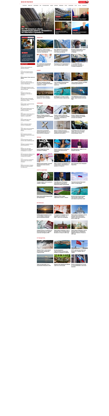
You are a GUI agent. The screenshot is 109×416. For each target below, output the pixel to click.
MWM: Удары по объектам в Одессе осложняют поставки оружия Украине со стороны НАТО (27, 114)
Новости (25, 52)
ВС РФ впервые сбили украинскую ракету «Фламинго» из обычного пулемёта (37, 30)
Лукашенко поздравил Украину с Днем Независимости (27, 145)
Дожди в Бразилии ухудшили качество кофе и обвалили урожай (27, 140)
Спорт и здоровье (42, 170)
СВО (23, 26)
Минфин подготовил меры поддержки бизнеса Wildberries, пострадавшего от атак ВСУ (27, 149)
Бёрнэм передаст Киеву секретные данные (28, 78)
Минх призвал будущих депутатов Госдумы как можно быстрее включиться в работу (27, 109)
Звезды (39, 137)
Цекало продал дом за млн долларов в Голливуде (26, 120)
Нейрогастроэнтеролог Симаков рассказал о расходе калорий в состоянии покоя (27, 166)
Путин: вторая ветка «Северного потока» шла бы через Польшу (80, 19)
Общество (40, 37)
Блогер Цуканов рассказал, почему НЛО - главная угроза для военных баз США (27, 55)
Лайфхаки (40, 103)
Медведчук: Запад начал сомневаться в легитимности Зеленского (26, 93)
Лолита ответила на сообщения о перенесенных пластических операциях (27, 160)
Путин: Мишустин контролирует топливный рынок (79, 33)
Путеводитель (41, 238)
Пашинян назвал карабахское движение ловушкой (26, 68)
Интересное (40, 202)
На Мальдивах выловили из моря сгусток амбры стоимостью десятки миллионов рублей (28, 88)
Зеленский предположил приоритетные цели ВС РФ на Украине (62, 32)
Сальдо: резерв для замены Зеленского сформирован (26, 125)
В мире (39, 70)
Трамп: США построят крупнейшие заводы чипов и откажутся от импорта (27, 129)
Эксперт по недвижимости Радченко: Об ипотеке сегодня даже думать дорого (27, 59)
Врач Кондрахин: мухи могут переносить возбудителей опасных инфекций (27, 135)
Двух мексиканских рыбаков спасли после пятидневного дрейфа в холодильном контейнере (28, 155)
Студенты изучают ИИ (27, 49)
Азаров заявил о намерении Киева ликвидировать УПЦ (27, 104)
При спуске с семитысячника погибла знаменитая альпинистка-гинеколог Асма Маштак (27, 82)
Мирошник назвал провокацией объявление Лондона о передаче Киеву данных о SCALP (27, 99)
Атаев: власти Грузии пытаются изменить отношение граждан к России (27, 72)
